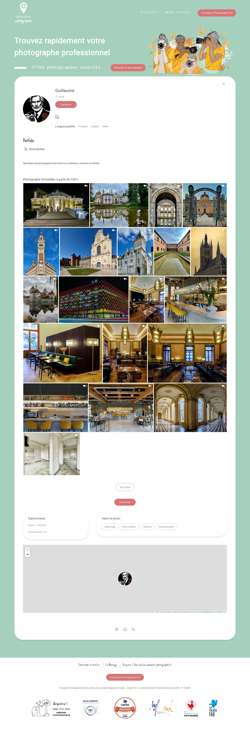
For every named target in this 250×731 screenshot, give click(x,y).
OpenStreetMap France (219, 612)
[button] (125, 579)
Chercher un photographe (128, 67)
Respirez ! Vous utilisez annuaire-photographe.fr (147, 664)
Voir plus (125, 487)
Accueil (151, 12)
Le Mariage (111, 664)
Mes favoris (180, 12)
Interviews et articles (89, 664)
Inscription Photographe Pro (216, 12)
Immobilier (37, 149)
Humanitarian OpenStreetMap (197, 612)
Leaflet (157, 612)
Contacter (66, 104)
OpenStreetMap (165, 612)
